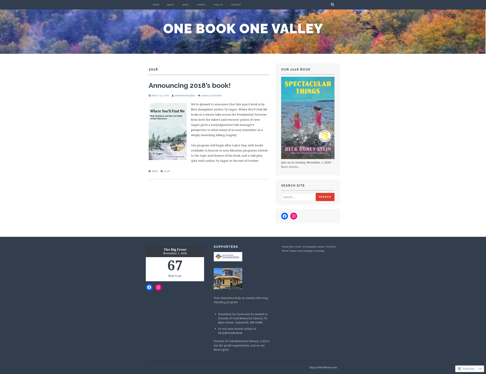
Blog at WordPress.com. (323, 367)
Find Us (218, 4)
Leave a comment (211, 95)
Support (236, 4)
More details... (290, 167)
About (170, 4)
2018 (167, 171)
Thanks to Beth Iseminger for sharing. (306, 251)
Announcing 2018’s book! (190, 85)
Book (186, 4)
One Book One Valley (243, 28)
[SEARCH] (332, 5)
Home (155, 4)
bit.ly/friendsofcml (230, 333)
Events (201, 4)
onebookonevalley (184, 95)
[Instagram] (293, 216)
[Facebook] (284, 216)
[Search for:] (298, 197)
